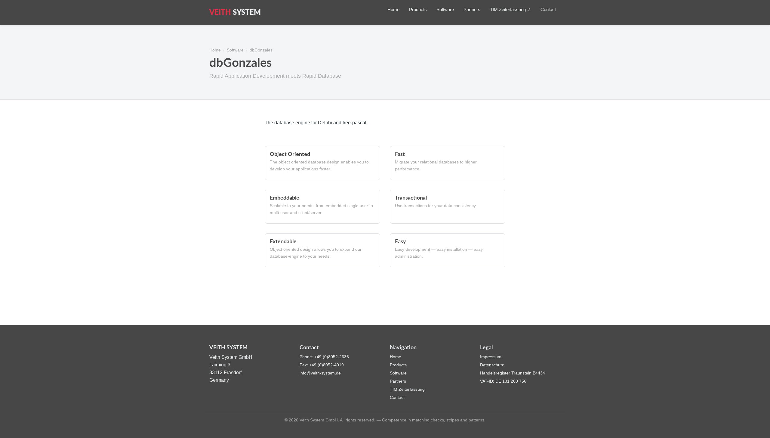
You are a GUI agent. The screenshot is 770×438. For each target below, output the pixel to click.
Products (418, 9)
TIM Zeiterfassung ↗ (510, 9)
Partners (472, 9)
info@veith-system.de (320, 373)
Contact (548, 9)
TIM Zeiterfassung (407, 389)
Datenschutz (492, 364)
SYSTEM (235, 12)
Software (445, 9)
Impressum (490, 356)
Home (393, 9)
